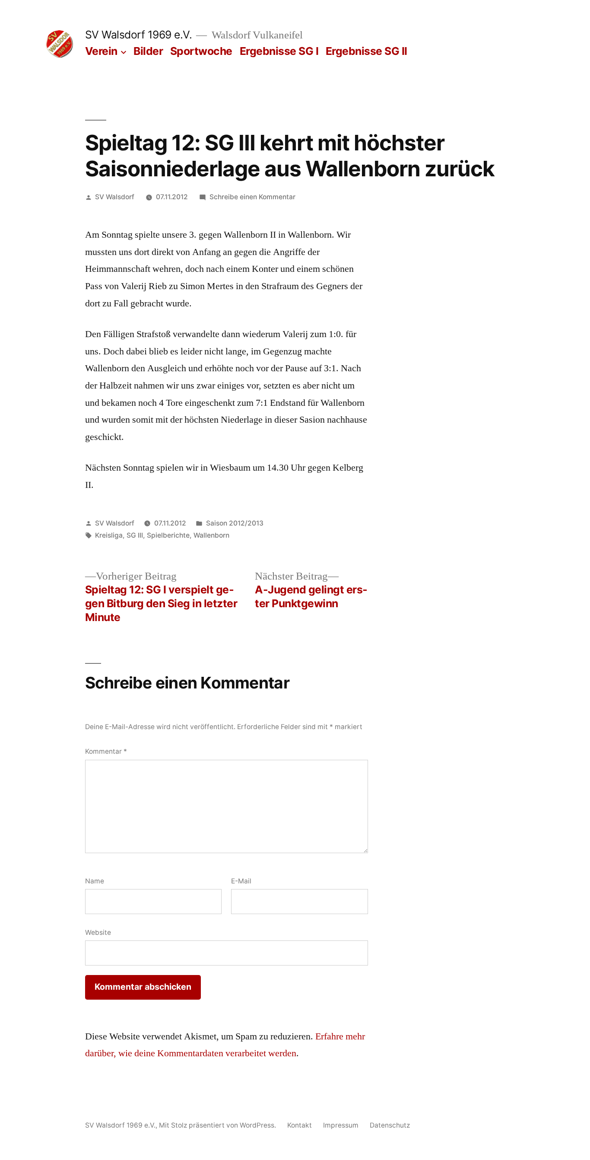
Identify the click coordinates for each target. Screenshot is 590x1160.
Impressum (340, 1125)
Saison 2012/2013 (234, 523)
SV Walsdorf (114, 197)
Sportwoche (201, 51)
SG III (135, 535)
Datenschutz (390, 1125)
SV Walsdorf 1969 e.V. (138, 34)
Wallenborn (211, 535)
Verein (101, 51)
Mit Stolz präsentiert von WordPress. (218, 1125)
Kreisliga (109, 535)
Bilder (148, 51)
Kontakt (299, 1125)
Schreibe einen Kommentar (252, 197)
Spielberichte (168, 535)
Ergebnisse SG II (366, 51)
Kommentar (106, 751)
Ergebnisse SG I (279, 51)
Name (94, 881)
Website (98, 932)
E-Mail (241, 881)
